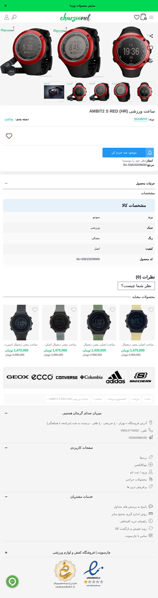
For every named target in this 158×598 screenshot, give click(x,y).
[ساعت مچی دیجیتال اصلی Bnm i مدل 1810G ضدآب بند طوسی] (59, 322)
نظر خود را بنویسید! (133, 160)
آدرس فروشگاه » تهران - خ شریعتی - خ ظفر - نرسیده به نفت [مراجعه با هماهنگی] (97, 423)
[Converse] (67, 377)
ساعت (9, 119)
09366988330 (138, 437)
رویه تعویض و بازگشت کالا (131, 528)
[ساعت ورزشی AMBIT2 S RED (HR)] (131, 51)
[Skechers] (140, 377)
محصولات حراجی (136, 479)
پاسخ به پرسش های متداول (130, 506)
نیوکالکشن (140, 465)
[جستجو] (13, 17)
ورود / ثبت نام (138, 472)
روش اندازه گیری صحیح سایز (129, 514)
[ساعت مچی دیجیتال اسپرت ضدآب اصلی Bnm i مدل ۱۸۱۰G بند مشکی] (21, 322)
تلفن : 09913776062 (134, 430)
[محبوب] (137, 17)
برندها (143, 457)
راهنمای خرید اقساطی (133, 521)
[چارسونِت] (75, 17)
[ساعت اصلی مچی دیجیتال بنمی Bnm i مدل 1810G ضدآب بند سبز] (98, 322)
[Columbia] (91, 377)
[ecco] (42, 377)
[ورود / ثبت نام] (6, 17)
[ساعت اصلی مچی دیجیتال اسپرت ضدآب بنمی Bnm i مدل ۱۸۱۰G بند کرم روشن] (137, 322)
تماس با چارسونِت (136, 536)
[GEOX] (17, 377)
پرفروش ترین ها (137, 487)
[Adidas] (116, 377)
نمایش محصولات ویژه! (82, 5)
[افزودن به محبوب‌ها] (150, 48)
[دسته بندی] (151, 17)
